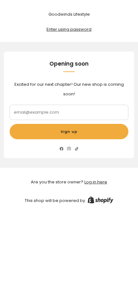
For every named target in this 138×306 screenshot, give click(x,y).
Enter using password (69, 29)
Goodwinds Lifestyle (69, 14)
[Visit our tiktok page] (76, 148)
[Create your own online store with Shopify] (100, 201)
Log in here (95, 182)
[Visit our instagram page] (69, 148)
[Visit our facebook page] (61, 148)
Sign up (69, 131)
